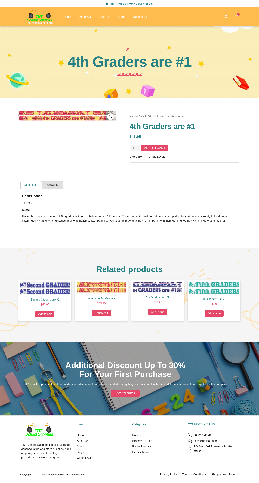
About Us (85, 16)
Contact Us (140, 16)
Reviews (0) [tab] (51, 184)
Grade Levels (157, 116)
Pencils (143, 116)
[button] (226, 17)
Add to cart (154, 147)
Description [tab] (31, 184)
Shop (102, 16)
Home (67, 16)
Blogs (121, 16)
